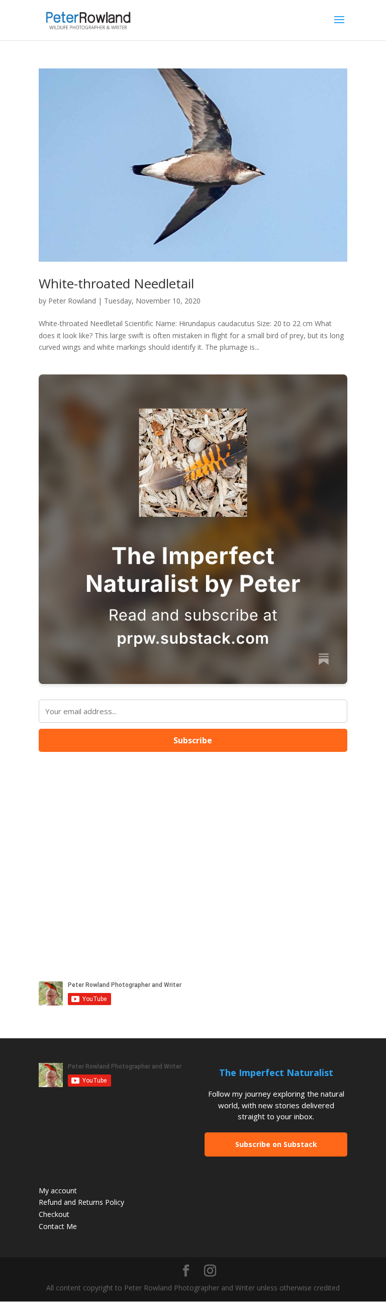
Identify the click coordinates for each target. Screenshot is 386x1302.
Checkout (54, 1214)
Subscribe (192, 740)
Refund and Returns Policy (81, 1202)
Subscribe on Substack (276, 1144)
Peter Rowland (72, 300)
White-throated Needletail (116, 283)
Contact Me (58, 1226)
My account (58, 1190)
